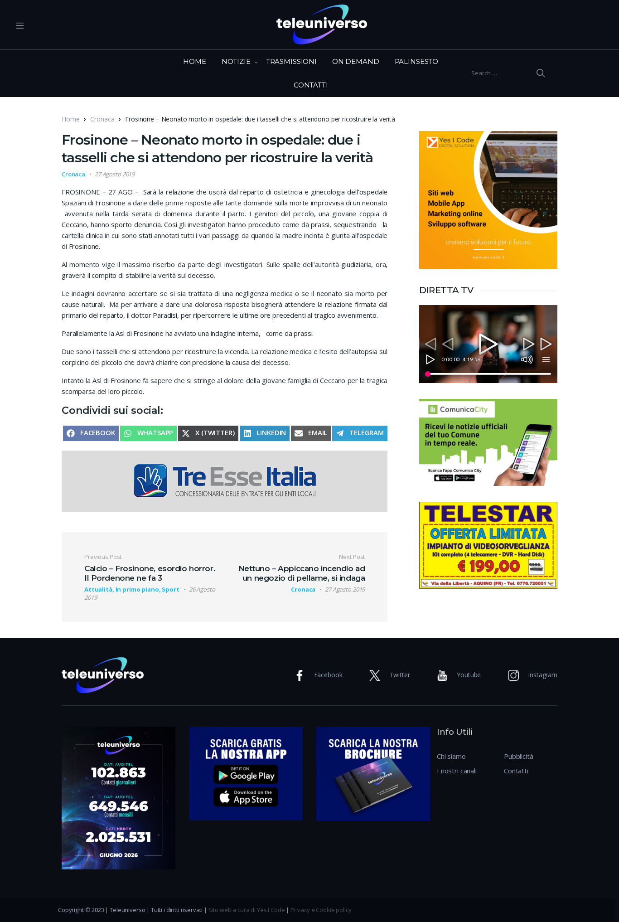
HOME (194, 61)
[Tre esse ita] (224, 480)
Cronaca (102, 119)
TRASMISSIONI (291, 61)
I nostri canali (457, 770)
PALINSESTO (417, 61)
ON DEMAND (355, 61)
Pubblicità (518, 756)
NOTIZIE (236, 61)
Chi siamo (451, 756)
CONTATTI (311, 85)
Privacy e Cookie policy (321, 910)
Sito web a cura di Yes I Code (246, 910)
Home (70, 119)
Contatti (516, 770)
